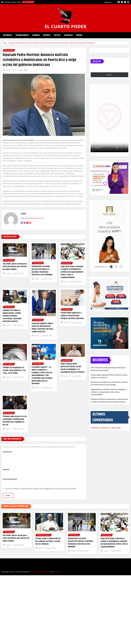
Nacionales (7, 35)
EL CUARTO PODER (66, 26)
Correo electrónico (10, 479)
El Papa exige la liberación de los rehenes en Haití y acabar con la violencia (48, 541)
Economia (36, 35)
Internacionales (22, 35)
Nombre (6, 469)
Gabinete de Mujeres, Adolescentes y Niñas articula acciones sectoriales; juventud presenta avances (12, 316)
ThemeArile (58, 572)
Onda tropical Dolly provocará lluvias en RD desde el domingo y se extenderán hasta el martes (73, 368)
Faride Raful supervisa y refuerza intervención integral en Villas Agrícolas (72, 315)
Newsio (47, 572)
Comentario (7, 452)
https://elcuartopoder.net (34, 218)
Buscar (97, 61)
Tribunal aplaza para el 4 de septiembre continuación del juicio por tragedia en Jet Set (15, 420)
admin (8, 70)
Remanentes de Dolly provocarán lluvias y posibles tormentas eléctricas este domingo (42, 270)
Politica (57, 35)
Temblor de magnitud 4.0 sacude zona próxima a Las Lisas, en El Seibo (14, 370)
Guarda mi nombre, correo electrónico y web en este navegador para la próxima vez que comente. (40, 489)
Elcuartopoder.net (36, 572)
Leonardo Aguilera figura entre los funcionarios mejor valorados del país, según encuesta (43, 327)
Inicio (5, 43)
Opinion (79, 35)
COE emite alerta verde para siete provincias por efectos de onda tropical (15, 266)
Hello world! (116, 428)
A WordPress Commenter (100, 428)
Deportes (46, 35)
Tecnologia (68, 35)
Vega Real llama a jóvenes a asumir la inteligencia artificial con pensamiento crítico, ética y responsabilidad (72, 272)
